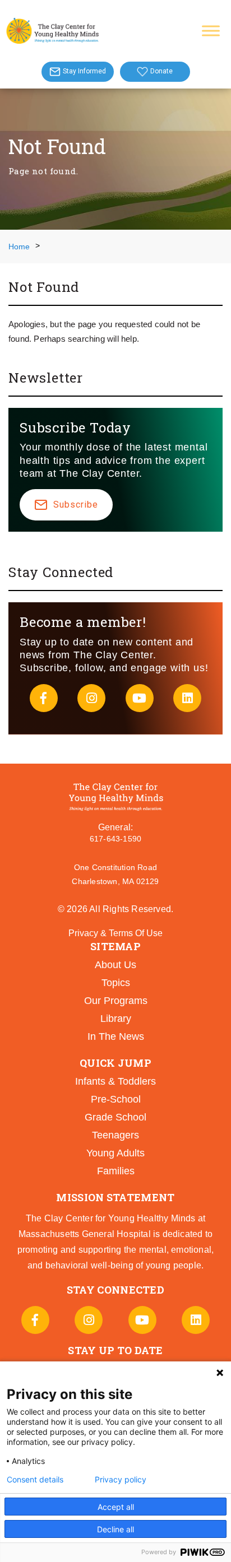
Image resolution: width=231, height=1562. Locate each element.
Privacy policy (120, 1479)
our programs (115, 1000)
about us (115, 964)
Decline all (115, 1529)
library (115, 1018)
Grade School (115, 1117)
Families (116, 1171)
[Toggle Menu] (211, 30)
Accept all (116, 1507)
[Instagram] (91, 698)
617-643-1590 (115, 838)
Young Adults (115, 1153)
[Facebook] (44, 698)
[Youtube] (140, 698)
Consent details (35, 1479)
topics (115, 982)
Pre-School (116, 1099)
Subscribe (75, 504)
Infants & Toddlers (115, 1081)
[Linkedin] (187, 698)
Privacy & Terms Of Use (115, 933)
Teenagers (115, 1135)
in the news (115, 1036)
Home (19, 246)
